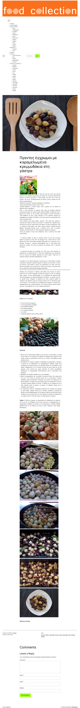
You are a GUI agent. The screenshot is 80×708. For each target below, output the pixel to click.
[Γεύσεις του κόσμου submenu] (20, 63)
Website (22, 688)
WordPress (75, 707)
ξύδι (69, 635)
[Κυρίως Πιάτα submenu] (17, 26)
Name (22, 675)
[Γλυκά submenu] (14, 54)
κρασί (60, 635)
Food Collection (6, 707)
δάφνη (47, 635)
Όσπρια (14, 633)
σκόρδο (43, 636)
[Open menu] (3, 56)
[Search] (37, 56)
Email (21, 681)
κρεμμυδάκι (65, 635)
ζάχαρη (56, 635)
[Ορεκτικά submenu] (15, 47)
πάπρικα (73, 635)
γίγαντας (43, 635)
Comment (23, 660)
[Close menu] (9, 21)
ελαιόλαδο (51, 635)
